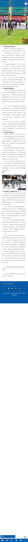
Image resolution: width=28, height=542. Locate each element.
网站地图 (14, 295)
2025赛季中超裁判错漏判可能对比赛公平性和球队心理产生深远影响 (13, 275)
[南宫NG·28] (6, 3)
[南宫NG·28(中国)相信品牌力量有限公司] (14, 283)
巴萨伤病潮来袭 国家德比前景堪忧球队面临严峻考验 (13, 268)
